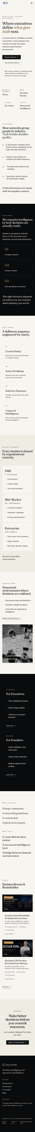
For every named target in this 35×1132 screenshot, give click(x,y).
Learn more (10, 726)
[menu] (32, 3)
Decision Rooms (7, 1083)
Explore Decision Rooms (10, 618)
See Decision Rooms (12, 63)
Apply (4, 1093)
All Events (5, 987)
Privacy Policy (4, 1122)
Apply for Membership (16, 1042)
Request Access (10, 57)
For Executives (7, 1086)
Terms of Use (14, 1122)
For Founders (6, 1090)
